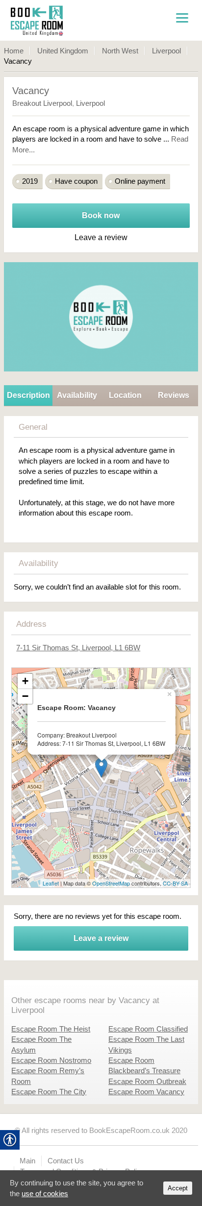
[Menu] (182, 17)
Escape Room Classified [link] (148, 1029)
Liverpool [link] (166, 51)
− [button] (25, 696)
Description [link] (28, 395)
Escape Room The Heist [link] (50, 1029)
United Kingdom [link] (62, 51)
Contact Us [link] (66, 1161)
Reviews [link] (173, 395)
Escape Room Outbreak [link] (147, 1081)
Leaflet (51, 883)
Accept (178, 1188)
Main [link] (27, 1161)
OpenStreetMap (111, 883)
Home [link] (14, 51)
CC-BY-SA (175, 883)
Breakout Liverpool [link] (42, 103)
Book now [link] (101, 215)
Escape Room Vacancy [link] (146, 1091)
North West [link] (120, 51)
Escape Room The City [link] (48, 1091)
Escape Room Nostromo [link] (51, 1060)
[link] (65, 20)
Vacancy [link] (30, 90)
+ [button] (25, 681)
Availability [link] (77, 395)
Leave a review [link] (101, 938)
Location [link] (125, 395)
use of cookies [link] (45, 1193)
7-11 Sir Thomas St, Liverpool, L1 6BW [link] (78, 647)
